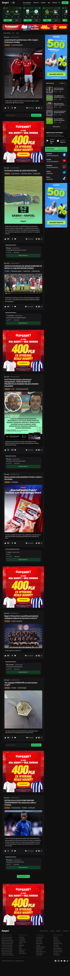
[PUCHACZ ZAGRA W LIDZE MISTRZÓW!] (23, 202)
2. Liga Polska (22, 940)
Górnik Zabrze (39, 942)
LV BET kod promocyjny (7, 945)
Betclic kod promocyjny (7, 951)
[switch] (13, 3)
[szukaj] (59, 3)
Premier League (22, 942)
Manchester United (57, 943)
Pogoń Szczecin (39, 948)
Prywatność (65, 930)
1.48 (46, 17)
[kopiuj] (41, 108)
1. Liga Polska (22, 938)
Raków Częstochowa (41, 951)
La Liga (20, 943)
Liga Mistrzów (22, 950)
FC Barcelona (56, 946)
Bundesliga (21, 945)
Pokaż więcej (56, 126)
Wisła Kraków (39, 938)
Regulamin (58, 930)
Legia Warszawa (39, 937)
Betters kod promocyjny (7, 950)
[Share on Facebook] (39, 108)
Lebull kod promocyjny (7, 938)
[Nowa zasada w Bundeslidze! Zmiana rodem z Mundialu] (23, 508)
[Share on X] (36, 108)
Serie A (20, 946)
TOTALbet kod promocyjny (8, 955)
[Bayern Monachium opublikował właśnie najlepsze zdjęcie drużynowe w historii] (23, 633)
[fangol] (5, 931)
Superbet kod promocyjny (7, 942)
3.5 (37, 17)
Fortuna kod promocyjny (7, 946)
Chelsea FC (55, 938)
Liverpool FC (56, 940)
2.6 (18, 17)
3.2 (12, 17)
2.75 (6, 17)
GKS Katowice (39, 953)
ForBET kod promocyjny (7, 953)
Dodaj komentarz (22, 255)
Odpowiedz (16, 252)
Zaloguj (65, 2)
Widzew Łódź (39, 950)
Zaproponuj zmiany (44, 930)
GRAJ (7, 20)
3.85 (32, 17)
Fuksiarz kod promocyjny (7, 943)
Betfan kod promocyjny (7, 948)
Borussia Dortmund (57, 950)
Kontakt (52, 930)
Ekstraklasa (21, 937)
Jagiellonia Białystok (40, 946)
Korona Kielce (39, 955)
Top (17, 33)
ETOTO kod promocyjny (7, 937)
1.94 (26, 17)
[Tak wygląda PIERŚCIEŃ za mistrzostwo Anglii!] (23, 707)
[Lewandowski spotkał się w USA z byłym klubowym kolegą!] (23, 71)
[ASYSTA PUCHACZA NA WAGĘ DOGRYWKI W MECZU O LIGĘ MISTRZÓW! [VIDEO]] (23, 284)
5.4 (57, 17)
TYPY (16, 20)
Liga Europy (21, 951)
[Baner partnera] (35, 27)
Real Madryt (56, 945)
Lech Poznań (39, 940)
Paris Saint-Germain (57, 951)
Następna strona (22, 876)
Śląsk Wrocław (39, 943)
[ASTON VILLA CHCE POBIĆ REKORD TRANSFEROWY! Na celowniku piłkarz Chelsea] (23, 823)
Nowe (13, 33)
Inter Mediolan (56, 955)
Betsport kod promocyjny (7, 940)
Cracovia (38, 945)
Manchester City (57, 942)
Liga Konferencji (22, 953)
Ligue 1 (20, 948)
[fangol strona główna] (5, 3)
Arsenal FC (55, 937)
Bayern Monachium (57, 948)
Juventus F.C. (56, 953)
